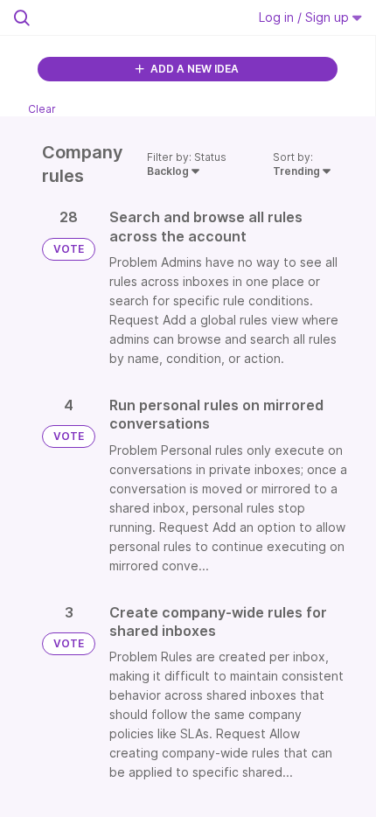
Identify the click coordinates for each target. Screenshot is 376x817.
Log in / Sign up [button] (305, 17)
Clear (42, 108)
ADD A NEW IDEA (193, 68)
